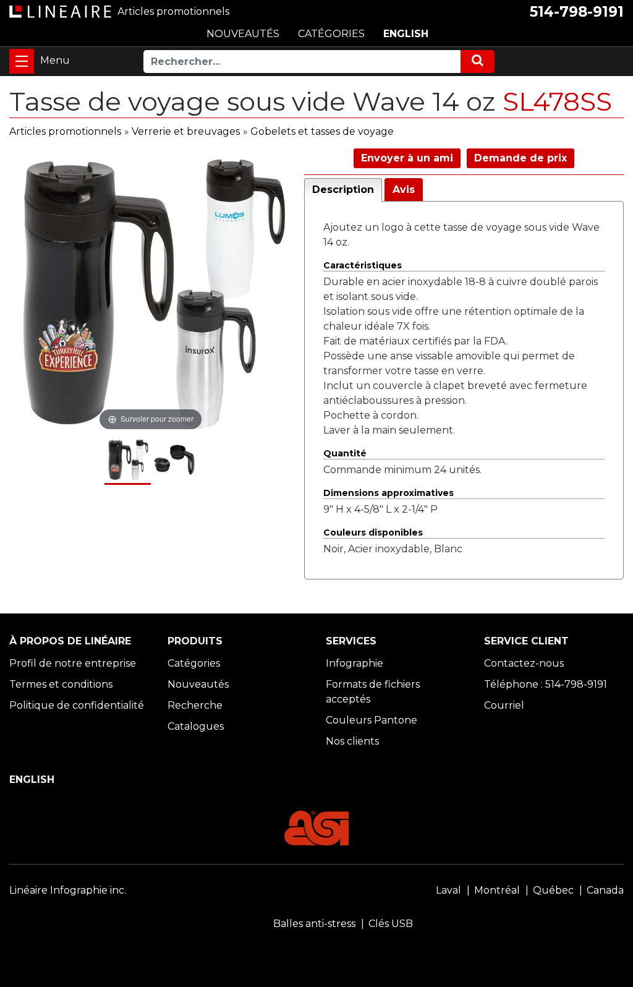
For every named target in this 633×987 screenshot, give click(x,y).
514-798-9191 (577, 11)
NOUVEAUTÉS (242, 34)
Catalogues (196, 726)
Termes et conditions (61, 684)
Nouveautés (198, 684)
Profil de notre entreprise (72, 663)
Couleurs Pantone (371, 720)
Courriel (504, 705)
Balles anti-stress (314, 923)
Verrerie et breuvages (186, 131)
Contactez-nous (524, 663)
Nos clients (352, 741)
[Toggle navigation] (21, 61)
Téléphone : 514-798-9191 (545, 684)
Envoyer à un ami (407, 158)
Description (343, 189)
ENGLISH (405, 34)
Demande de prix (520, 158)
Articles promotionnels (65, 131)
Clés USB (390, 923)
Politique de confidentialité (76, 705)
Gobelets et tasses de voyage (322, 131)
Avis (404, 189)
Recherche (195, 705)
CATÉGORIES (331, 34)
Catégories (194, 663)
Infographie (354, 663)
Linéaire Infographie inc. (67, 890)
